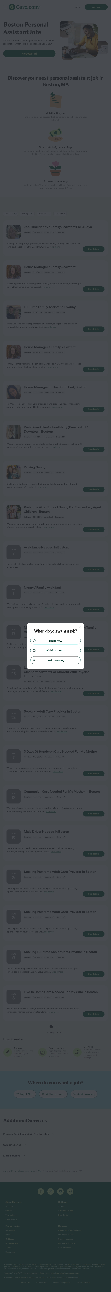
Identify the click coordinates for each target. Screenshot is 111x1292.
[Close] (80, 626)
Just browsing (55, 660)
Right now (55, 640)
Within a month (55, 650)
